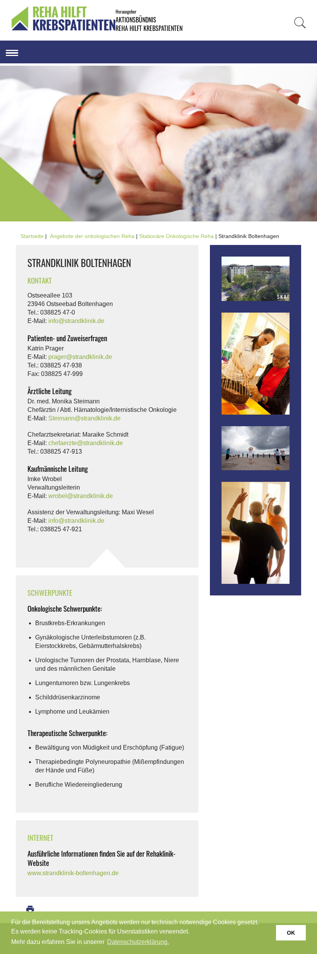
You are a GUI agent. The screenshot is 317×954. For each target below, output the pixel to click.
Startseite (32, 236)
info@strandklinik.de (76, 321)
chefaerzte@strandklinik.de (85, 443)
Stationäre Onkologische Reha (176, 236)
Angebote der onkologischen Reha (92, 236)
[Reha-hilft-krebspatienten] (63, 29)
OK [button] (291, 933)
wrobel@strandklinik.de (80, 496)
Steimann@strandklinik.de (84, 418)
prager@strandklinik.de (80, 357)
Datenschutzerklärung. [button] (138, 942)
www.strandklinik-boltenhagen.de (73, 873)
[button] (9, 51)
